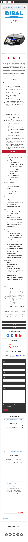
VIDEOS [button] (14, 325)
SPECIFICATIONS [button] (14, 151)
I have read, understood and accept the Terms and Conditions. (14, 405)
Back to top (5, 518)
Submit (5, 410)
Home (4, 7)
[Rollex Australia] (7, 1)
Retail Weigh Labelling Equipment (15, 7)
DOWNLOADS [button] (14, 328)
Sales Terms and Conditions (16, 355)
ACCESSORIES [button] (14, 322)
